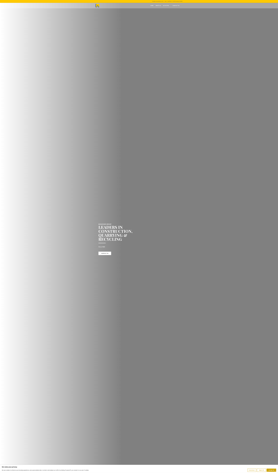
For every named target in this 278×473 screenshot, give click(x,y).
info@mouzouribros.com (157, 1)
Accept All (271, 470)
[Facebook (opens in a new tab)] (182, 5)
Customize (251, 470)
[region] (139, 469)
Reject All (261, 470)
